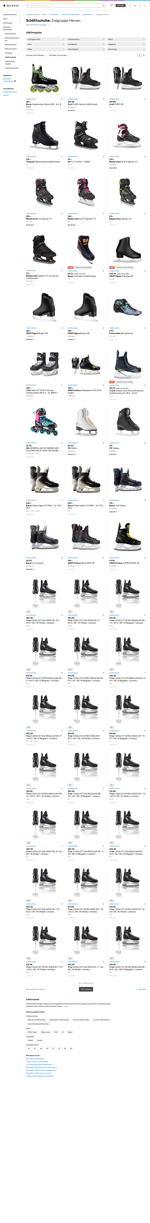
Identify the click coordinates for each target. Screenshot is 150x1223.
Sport (5, 19)
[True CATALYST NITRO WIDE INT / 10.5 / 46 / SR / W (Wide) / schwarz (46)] (86, 719)
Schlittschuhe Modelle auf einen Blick (39, 1076)
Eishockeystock (10, 45)
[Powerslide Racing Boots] (127, 317)
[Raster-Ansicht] (139, 55)
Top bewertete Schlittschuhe (37, 1062)
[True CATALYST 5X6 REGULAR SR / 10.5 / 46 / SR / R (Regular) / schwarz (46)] (127, 835)
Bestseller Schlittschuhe (35, 1059)
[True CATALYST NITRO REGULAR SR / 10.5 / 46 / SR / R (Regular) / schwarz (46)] (127, 950)
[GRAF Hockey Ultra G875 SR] (86, 546)
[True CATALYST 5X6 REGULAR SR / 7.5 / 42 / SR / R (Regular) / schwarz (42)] (86, 777)
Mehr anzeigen (86, 989)
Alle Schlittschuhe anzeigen (36, 25)
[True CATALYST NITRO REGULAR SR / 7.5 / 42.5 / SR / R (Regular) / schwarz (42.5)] (127, 603)
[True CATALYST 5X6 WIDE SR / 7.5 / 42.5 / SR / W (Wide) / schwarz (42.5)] (44, 892)
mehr (66, 1006)
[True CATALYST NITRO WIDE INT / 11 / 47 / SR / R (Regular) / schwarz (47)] (127, 719)
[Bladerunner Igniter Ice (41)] (127, 202)
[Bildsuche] (103, 5)
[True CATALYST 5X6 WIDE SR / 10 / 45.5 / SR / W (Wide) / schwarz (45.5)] (44, 603)
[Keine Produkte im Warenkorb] (144, 5)
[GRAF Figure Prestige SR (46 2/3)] (127, 259)
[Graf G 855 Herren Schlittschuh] (86, 88)
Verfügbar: (53, 55)
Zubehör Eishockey (12, 68)
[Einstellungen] (111, 5)
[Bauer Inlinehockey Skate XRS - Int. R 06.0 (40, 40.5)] (44, 88)
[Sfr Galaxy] (127, 431)
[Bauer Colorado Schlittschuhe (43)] (86, 259)
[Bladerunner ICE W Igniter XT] (127, 145)
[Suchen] (28, 5)
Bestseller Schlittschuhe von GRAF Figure (41, 1067)
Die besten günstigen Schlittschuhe (39, 1065)
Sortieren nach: (31, 55)
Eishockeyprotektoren (12, 39)
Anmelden (120, 6)
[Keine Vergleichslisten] (135, 5)
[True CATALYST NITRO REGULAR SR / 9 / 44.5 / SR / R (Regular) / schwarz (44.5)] (44, 661)
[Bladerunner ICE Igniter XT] (44, 202)
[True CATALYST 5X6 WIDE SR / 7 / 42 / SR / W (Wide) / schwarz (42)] (86, 950)
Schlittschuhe (10, 57)
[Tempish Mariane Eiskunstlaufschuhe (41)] (44, 145)
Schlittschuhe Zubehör (10, 62)
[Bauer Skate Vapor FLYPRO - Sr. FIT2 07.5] (44, 489)
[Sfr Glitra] (86, 431)
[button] (62, 99)
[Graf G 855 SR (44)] (127, 88)
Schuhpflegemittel (10, 92)
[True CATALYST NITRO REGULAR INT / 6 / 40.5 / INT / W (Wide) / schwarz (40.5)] (44, 777)
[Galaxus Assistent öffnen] (130, 5)
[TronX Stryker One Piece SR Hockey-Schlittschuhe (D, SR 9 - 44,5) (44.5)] (127, 374)
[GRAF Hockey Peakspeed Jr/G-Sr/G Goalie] (86, 374)
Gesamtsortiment (10, 15)
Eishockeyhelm (10, 34)
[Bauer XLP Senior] (127, 489)
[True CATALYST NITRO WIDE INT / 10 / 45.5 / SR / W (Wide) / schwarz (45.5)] (86, 892)
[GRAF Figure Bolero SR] (44, 317)
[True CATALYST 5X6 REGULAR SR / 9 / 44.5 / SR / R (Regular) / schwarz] (44, 719)
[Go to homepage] (11, 5)
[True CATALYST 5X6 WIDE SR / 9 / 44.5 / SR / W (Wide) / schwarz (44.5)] (86, 603)
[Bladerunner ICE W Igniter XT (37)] (86, 202)
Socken (6, 95)
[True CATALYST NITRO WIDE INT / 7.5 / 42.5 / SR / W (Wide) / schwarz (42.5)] (127, 777)
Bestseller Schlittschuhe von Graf (38, 1073)
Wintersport (8, 23)
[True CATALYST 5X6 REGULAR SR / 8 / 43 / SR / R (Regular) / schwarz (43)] (127, 661)
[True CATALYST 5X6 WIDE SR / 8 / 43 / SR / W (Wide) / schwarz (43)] (44, 835)
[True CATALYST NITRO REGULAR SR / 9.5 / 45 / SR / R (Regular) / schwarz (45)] (86, 661)
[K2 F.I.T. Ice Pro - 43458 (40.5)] (86, 145)
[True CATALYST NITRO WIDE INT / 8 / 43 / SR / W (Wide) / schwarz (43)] (127, 892)
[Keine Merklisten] (139, 5)
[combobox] (41, 55)
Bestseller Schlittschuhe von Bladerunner (41, 1070)
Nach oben (142, 989)
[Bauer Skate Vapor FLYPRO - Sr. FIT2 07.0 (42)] (86, 489)
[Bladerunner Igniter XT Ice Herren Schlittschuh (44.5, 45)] (44, 259)
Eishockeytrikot (11, 49)
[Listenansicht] (144, 55)
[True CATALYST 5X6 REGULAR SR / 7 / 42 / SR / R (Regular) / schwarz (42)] (86, 835)
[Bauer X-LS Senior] (44, 546)
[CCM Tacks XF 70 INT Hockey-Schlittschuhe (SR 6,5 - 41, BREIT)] (44, 374)
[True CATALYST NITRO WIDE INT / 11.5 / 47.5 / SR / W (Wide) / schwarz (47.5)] (44, 950)
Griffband (8, 53)
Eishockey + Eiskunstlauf (7, 28)
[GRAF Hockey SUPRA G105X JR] (127, 546)
